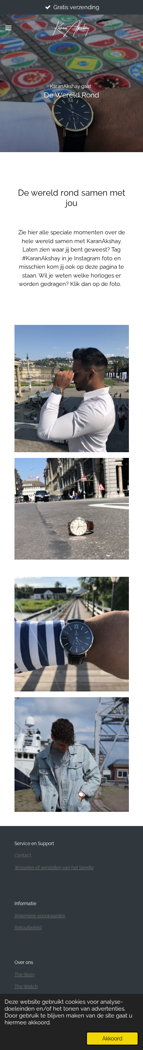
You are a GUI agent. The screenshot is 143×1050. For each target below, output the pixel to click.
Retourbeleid (28, 927)
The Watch (26, 986)
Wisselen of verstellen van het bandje (54, 867)
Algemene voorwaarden (39, 916)
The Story (24, 974)
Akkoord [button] (112, 1038)
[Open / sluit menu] (8, 28)
